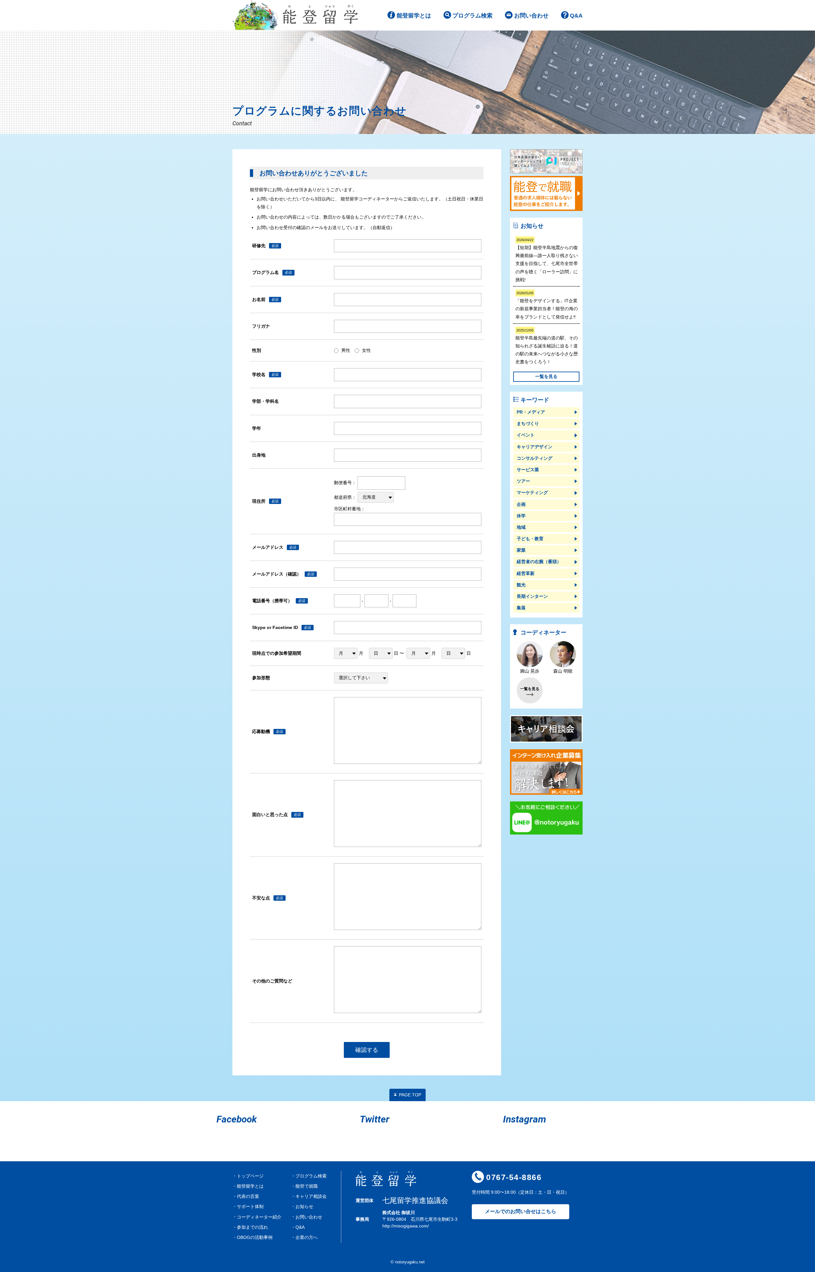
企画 (521, 504)
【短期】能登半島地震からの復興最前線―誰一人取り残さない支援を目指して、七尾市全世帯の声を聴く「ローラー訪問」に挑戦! (546, 260)
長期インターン (532, 596)
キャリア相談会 (311, 1196)
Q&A (576, 15)
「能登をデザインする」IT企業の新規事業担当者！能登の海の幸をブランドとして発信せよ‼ (546, 305)
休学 (521, 515)
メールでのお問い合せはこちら (520, 1211)
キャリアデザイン (534, 446)
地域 (521, 527)
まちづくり (528, 423)
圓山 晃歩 (529, 671)
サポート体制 (250, 1206)
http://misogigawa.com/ (405, 1225)
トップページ (250, 1175)
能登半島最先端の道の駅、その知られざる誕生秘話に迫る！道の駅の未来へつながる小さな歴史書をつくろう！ (546, 346)
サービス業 (528, 469)
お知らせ (304, 1206)
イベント (526, 434)
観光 (521, 584)
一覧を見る (546, 376)
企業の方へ (306, 1237)
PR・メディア (531, 412)
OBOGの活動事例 (255, 1237)
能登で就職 (306, 1186)
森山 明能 (562, 671)
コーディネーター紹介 (259, 1217)
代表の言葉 (248, 1196)
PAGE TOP (410, 1094)
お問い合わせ (531, 15)
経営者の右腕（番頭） (539, 561)
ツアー (523, 481)
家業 (521, 550)
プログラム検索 (472, 15)
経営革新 (526, 573)
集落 (521, 607)
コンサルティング (534, 458)
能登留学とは (414, 15)
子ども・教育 (530, 538)
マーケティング (532, 492)
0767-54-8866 (514, 1177)
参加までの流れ (252, 1227)
